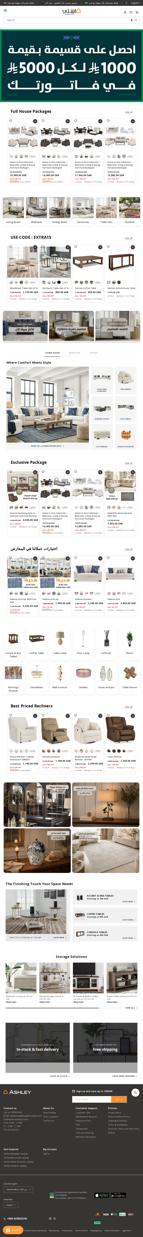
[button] (131, 20)
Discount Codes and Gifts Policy (123, 1128)
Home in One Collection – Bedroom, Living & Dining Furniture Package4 (55, 165)
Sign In (46, 1153)
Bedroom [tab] (74, 353)
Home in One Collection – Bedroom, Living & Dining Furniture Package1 (22, 165)
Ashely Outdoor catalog (15, 1165)
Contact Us (48, 1120)
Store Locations (51, 1116)
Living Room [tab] (52, 353)
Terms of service (81, 1230)
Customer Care (83, 1112)
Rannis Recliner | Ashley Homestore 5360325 (22, 758)
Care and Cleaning (84, 1132)
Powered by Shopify (38, 1230)
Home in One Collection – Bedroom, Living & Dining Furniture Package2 (120, 165)
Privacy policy (67, 1230)
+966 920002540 (17, 1218)
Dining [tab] (94, 353)
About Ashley (49, 1112)
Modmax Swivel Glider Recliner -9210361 (86, 758)
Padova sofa (114, 599)
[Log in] (125, 12)
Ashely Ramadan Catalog (16, 1153)
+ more (32, 156)
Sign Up (118, 1099)
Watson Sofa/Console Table (121, 288)
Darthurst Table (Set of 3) (55, 288)
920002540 (16, 1112)
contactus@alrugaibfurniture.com (26, 1115)
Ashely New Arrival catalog (16, 1157)
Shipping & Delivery (117, 1120)
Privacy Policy (114, 1112)
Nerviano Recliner (51, 756)
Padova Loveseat (83, 599)
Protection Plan (83, 1120)
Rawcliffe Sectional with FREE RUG (120, 514)
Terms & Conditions (117, 1124)
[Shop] (25, 327)
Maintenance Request (86, 1116)
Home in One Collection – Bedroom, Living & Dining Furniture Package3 (87, 165)
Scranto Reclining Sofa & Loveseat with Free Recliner (23, 514)
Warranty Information (86, 1137)
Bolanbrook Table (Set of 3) (23, 288)
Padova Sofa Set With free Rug (23, 600)
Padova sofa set (50, 599)
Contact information (111, 1230)
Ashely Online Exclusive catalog (19, 1161)
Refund (111, 1132)
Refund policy (54, 1230)
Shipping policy (96, 1230)
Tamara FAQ (82, 1128)
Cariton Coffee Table (85, 288)
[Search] (136, 20)
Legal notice (126, 1230)
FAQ (78, 1124)
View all (129, 112)
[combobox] (71, 20)
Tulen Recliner (115, 756)
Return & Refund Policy (119, 1116)
